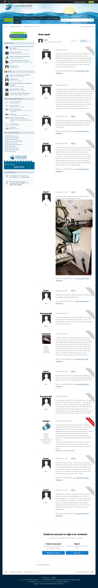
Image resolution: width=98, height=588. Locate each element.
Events (25, 18)
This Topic (84, 20)
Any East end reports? (16, 52)
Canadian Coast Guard (12, 148)
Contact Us (45, 577)
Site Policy (32, 581)
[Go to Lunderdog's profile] (7, 53)
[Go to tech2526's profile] (46, 339)
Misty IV (12, 86)
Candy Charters (10, 164)
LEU (9, 1)
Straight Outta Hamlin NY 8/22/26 (19, 60)
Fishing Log (13, 127)
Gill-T (11, 90)
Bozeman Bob (46, 85)
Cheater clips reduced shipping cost (20, 93)
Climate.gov (15, 139)
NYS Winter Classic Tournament (18, 181)
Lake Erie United (14, 105)
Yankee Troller (13, 49)
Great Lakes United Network (13, 99)
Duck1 (46, 40)
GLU (17, 1)
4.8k (47, 433)
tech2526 (46, 334)
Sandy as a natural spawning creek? (20, 56)
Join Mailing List (14, 124)
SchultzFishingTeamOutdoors (17, 62)
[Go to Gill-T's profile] (7, 90)
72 (47, 62)
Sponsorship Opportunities (48, 583)
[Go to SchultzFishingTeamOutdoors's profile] (7, 61)
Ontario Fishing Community (17, 117)
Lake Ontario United (15, 102)
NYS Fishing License (12, 136)
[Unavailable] (74, 213)
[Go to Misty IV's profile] (7, 84)
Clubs (49, 18)
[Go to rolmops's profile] (7, 57)
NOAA (8, 139)
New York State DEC (12, 143)
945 (47, 98)
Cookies (53, 577)
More (16, 22)
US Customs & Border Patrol (13, 144)
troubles (12, 95)
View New (8, 20)
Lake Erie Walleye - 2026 (16, 89)
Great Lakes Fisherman (12, 149)
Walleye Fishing (75, 579)
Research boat (14, 66)
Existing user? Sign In (80, 2)
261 (47, 346)
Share (74, 41)
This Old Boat (57, 42)
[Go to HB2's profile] (7, 67)
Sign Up (91, 2)
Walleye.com (13, 114)
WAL (14, 1)
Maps (56, 18)
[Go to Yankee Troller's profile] (7, 47)
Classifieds (33, 18)
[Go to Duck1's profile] (40, 41)
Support (36, 583)
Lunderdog (12, 54)
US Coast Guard (10, 146)
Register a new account (53, 553)
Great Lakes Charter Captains (14, 141)
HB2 (11, 67)
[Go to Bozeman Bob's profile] (46, 91)
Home (17, 18)
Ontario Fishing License (12, 137)
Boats (42, 18)
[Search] (92, 20)
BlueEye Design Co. (63, 581)
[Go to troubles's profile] (7, 94)
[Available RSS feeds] (92, 572)
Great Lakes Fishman (15, 109)
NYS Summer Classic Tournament (19, 175)
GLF (11, 1)
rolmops (12, 58)
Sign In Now (77, 553)
